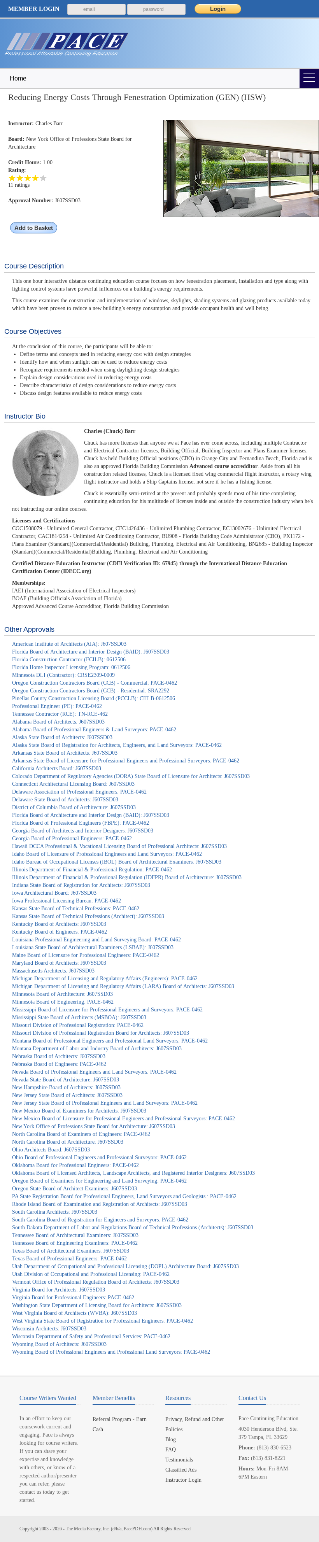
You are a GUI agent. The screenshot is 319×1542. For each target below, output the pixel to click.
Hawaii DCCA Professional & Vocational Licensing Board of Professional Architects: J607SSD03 (119, 846)
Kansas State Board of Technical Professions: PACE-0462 (75, 908)
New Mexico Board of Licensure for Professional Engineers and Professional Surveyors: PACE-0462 (123, 1118)
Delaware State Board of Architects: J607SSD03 (65, 800)
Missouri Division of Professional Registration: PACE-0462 (78, 1025)
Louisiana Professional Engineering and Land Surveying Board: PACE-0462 (96, 940)
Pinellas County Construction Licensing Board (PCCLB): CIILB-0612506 (93, 698)
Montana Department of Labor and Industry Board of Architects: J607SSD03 (97, 1048)
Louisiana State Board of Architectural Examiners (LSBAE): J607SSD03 (93, 947)
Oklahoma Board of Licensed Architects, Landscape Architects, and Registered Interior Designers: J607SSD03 (133, 1173)
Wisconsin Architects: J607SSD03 (49, 1329)
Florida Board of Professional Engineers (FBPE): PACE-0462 (80, 823)
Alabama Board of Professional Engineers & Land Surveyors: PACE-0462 (94, 729)
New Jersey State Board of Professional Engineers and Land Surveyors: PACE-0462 (105, 1103)
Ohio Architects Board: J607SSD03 (51, 1150)
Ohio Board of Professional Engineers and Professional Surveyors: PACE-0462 (99, 1157)
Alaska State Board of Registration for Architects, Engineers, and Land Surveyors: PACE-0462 (117, 745)
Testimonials (179, 1460)
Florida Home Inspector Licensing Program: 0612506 (71, 667)
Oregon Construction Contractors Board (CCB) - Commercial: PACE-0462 (94, 683)
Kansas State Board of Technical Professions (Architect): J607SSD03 (88, 916)
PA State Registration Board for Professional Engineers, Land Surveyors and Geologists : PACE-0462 (124, 1196)
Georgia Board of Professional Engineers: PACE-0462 (72, 838)
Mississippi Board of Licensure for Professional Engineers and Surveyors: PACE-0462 (107, 1010)
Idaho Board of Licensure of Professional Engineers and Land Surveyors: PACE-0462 (107, 854)
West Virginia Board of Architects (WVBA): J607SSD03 (74, 1313)
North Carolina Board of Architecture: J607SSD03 (67, 1142)
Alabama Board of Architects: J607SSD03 (58, 722)
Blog (170, 1439)
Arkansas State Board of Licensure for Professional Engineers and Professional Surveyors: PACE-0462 (125, 761)
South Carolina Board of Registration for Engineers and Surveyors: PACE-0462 (100, 1220)
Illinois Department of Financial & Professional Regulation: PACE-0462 (92, 870)
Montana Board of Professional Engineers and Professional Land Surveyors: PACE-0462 (110, 1041)
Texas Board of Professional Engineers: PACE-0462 (69, 1259)
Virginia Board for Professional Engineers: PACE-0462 (73, 1297)
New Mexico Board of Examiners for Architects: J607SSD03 (79, 1111)
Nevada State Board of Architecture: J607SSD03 (65, 1080)
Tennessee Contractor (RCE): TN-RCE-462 (60, 714)
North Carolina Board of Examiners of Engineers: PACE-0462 (81, 1134)
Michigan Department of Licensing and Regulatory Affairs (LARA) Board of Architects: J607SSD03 (123, 986)
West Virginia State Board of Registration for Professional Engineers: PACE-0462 (102, 1321)
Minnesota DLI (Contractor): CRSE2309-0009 (63, 675)
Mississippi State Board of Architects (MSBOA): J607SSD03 (79, 1017)
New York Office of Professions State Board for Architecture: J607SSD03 (93, 1126)
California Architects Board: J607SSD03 (56, 768)
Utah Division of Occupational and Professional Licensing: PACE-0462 (91, 1274)
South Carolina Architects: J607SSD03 (54, 1212)
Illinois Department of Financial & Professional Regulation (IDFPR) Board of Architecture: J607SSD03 (127, 877)
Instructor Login (183, 1480)
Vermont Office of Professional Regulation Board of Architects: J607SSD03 (95, 1282)
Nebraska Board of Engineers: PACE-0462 (59, 1064)
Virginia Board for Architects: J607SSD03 (58, 1290)
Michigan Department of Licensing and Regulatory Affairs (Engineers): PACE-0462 (105, 978)
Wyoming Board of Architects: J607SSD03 (59, 1344)
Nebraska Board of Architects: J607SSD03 (58, 1056)
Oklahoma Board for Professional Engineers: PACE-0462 (75, 1165)
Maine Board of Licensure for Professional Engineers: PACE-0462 (85, 955)
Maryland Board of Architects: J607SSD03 (59, 963)
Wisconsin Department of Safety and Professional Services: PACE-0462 (91, 1336)
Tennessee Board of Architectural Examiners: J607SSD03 (75, 1235)
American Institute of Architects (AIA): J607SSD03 (69, 644)
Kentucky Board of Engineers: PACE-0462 (59, 932)
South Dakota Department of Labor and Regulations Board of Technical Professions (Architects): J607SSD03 (132, 1227)
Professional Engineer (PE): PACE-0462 (57, 706)
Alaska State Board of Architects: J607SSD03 (62, 737)
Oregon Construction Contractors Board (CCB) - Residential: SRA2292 (90, 691)
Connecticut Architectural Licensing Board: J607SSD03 (73, 784)
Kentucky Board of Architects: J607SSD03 (59, 924)
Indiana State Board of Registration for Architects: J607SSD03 (81, 885)
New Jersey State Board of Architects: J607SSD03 (67, 1095)
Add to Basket (33, 227)
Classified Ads (180, 1470)
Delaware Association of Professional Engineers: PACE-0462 (79, 792)
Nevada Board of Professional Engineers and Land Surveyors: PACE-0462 (94, 1072)
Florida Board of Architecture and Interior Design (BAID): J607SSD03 (90, 652)
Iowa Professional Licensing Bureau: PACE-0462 (66, 901)
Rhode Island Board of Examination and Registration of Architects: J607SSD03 (99, 1204)
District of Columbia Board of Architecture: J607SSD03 (74, 807)
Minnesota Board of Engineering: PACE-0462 (63, 1002)
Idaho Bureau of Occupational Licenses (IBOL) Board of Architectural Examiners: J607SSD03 (116, 862)
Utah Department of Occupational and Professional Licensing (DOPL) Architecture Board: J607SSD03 (125, 1266)
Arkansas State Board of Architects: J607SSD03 (64, 753)
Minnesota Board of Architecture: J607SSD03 (62, 994)
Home (18, 78)
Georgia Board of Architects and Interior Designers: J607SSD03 (82, 831)
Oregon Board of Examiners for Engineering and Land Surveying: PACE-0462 (99, 1181)
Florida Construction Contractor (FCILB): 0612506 (69, 659)
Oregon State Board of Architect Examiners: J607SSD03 (74, 1189)
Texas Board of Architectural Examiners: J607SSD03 (70, 1251)
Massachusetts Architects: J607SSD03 (53, 971)
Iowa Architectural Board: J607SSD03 (54, 893)
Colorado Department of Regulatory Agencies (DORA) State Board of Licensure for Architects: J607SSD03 (131, 776)
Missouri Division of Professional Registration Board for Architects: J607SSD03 (100, 1033)
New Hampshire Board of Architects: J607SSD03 (66, 1087)
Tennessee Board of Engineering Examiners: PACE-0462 (75, 1243)
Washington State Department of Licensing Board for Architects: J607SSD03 (97, 1305)
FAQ (170, 1450)
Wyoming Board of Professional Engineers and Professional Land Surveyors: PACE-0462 (111, 1352)
